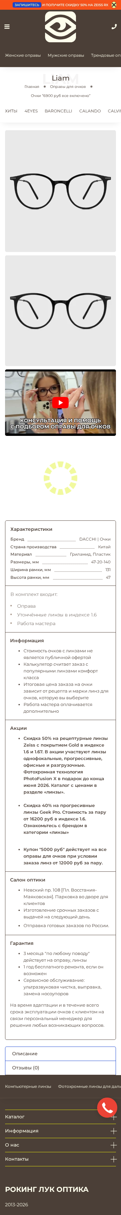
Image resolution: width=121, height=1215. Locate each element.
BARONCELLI (58, 110)
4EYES (31, 110)
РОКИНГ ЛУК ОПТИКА (47, 1189)
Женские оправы (23, 55)
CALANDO (90, 110)
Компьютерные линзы (28, 1086)
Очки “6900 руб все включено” (60, 95)
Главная (32, 86)
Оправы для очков (68, 86)
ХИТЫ (11, 110)
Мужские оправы (66, 55)
